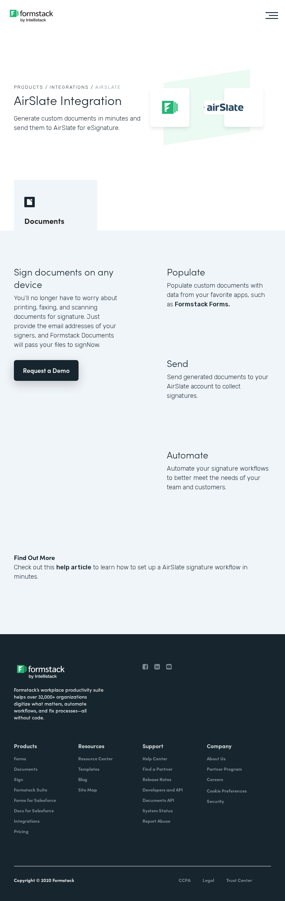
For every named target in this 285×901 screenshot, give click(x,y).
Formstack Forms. (202, 304)
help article (73, 567)
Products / (31, 87)
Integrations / (71, 87)
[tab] (55, 205)
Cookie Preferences (227, 790)
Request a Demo (46, 370)
